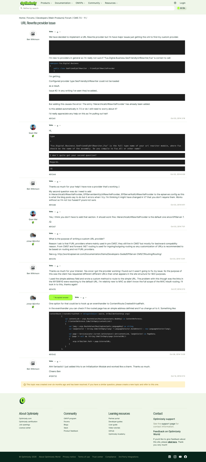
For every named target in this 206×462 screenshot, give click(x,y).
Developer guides (116, 422)
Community (95, 3)
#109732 (53, 376)
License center (25, 428)
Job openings (24, 425)
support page (168, 423)
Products (46, 3)
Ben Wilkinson (33, 39)
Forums (30, 18)
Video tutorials (114, 428)
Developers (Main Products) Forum (54, 18)
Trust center (97, 457)
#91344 (52, 174)
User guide (113, 425)
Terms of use (84, 457)
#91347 (52, 226)
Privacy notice (69, 457)
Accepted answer (60, 297)
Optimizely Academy (117, 434)
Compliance (110, 457)
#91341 (52, 118)
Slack (66, 428)
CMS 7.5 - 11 (79, 18)
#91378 (52, 259)
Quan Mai (33, 133)
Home (22, 18)
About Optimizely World (49, 457)
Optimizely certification (28, 422)
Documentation (64, 3)
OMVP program (70, 418)
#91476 (52, 289)
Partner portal (114, 418)
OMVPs (80, 3)
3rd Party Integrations (128, 457)
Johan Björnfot (33, 241)
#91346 (52, 205)
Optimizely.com (25, 418)
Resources (111, 3)
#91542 (52, 354)
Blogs (66, 425)
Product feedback (71, 431)
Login (182, 3)
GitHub (111, 431)
